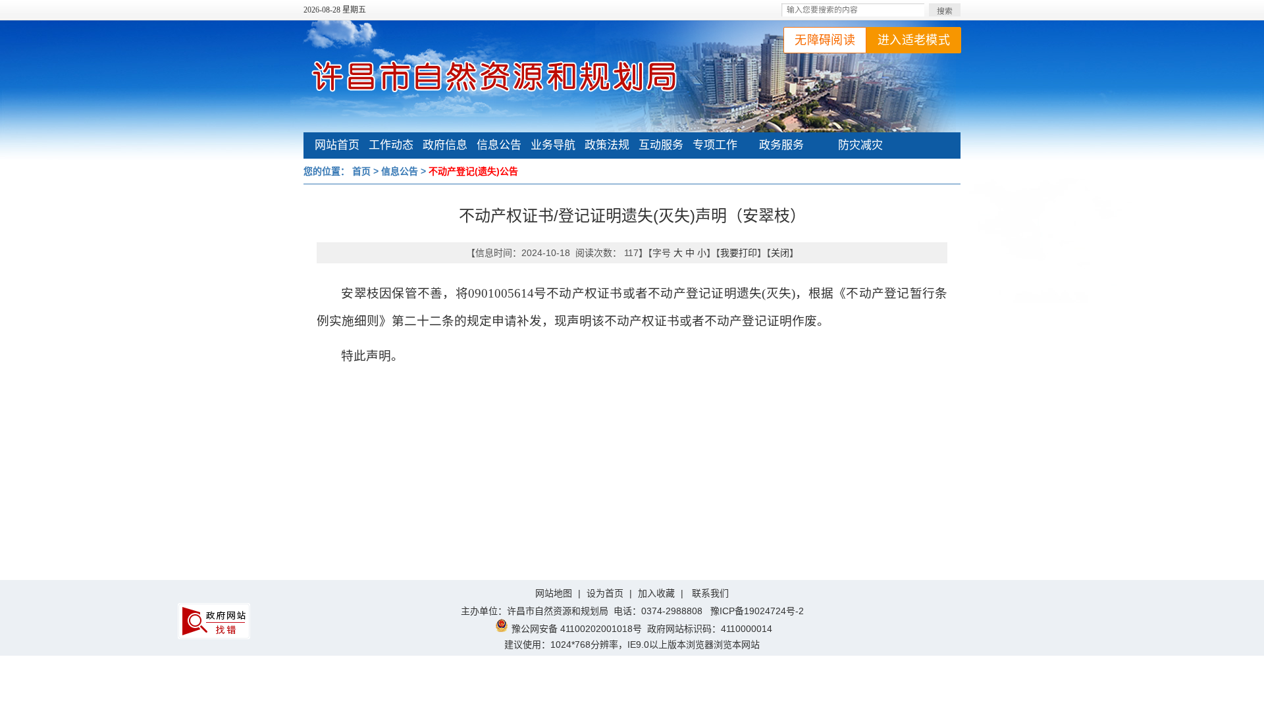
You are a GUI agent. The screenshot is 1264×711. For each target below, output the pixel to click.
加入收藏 (656, 593)
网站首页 (337, 145)
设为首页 (605, 593)
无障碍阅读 (825, 40)
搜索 (945, 11)
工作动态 (391, 145)
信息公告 (499, 145)
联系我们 (710, 593)
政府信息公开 (445, 147)
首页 (361, 171)
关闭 (780, 253)
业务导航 (553, 145)
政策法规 (607, 145)
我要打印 (738, 253)
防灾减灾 (860, 145)
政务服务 (781, 145)
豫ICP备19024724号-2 (757, 611)
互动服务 (661, 145)
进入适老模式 (914, 40)
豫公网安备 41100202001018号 (577, 628)
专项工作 (715, 145)
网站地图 (553, 593)
